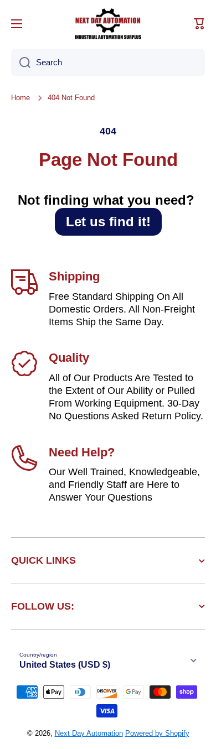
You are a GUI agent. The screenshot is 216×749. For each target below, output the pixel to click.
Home (20, 97)
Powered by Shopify (157, 733)
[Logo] (108, 23)
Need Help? (82, 452)
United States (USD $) (64, 664)
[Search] (20, 62)
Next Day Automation (89, 733)
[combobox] (108, 62)
